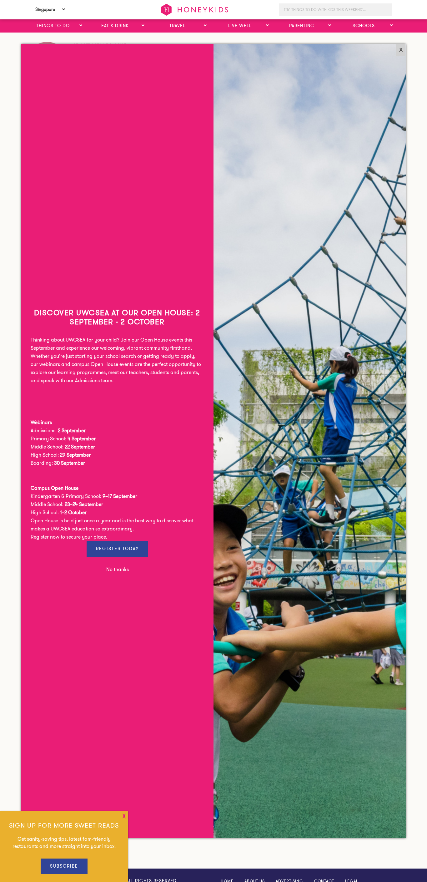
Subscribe (64, 866)
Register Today (117, 548)
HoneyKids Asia (195, 10)
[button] (81, 25)
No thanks (117, 569)
